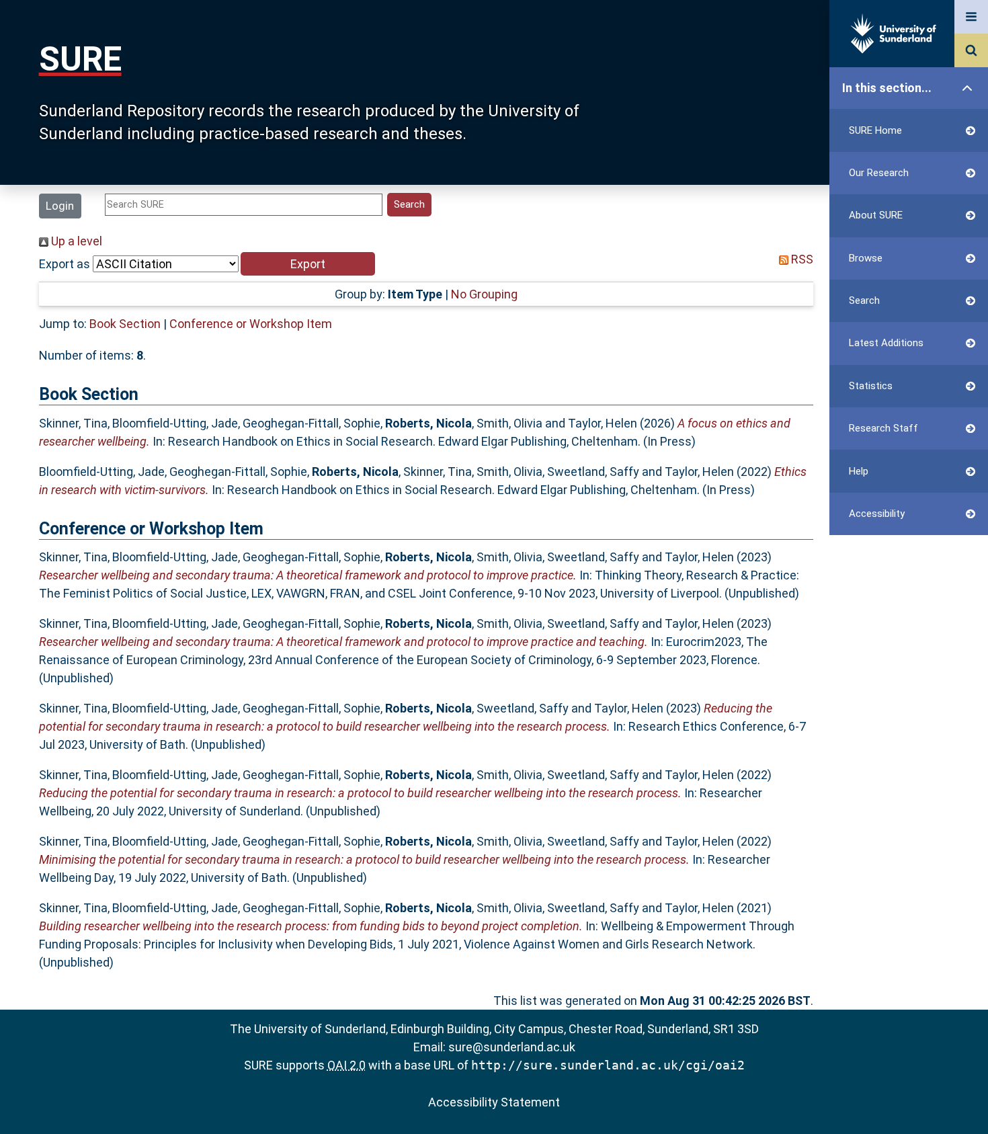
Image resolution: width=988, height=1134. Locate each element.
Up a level (75, 241)
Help (858, 471)
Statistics (871, 386)
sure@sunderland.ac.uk (511, 1047)
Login (60, 205)
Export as (64, 264)
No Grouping (484, 294)
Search (864, 300)
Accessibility (877, 514)
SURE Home (875, 130)
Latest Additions (886, 343)
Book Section (125, 324)
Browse (865, 258)
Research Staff (883, 428)
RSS (800, 259)
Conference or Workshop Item (250, 324)
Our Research (879, 173)
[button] (308, 264)
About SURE (876, 215)
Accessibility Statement (494, 1102)
